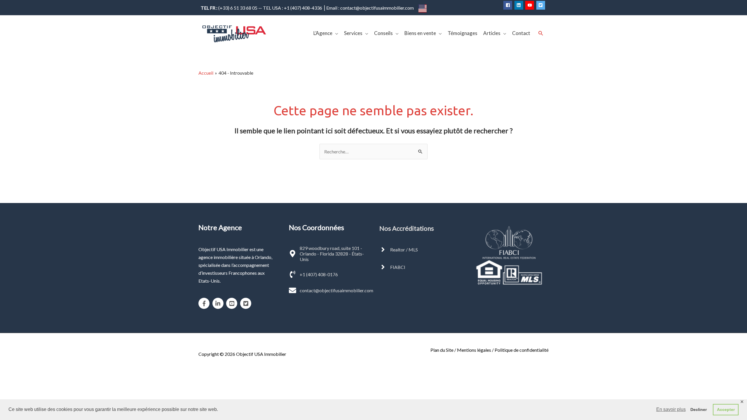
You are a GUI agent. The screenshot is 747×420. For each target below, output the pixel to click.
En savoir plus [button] (671, 409)
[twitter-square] (541, 5)
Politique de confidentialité (522, 350)
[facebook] (508, 5)
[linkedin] (519, 5)
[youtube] (530, 5)
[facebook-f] (205, 303)
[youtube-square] (232, 303)
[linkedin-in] (219, 303)
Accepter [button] (726, 409)
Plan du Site (441, 350)
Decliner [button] (698, 409)
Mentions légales (474, 350)
